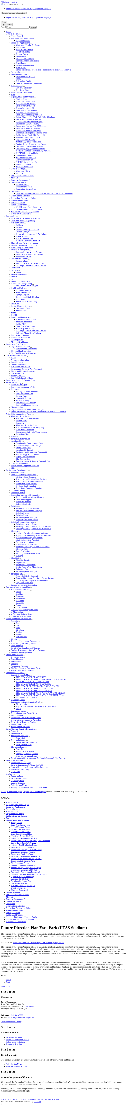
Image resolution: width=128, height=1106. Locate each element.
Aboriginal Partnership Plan (27, 112)
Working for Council (24, 187)
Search (3, 27)
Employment (21, 56)
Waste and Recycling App (26, 425)
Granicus (37, 1102)
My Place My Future (19, 274)
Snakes (19, 634)
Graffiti (14, 315)
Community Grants (23, 308)
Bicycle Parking (22, 400)
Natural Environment (19, 463)
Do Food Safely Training (26, 486)
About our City (17, 85)
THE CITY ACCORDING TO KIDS (31, 263)
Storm (18, 605)
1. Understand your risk (20, 589)
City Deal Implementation (21, 351)
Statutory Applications (25, 542)
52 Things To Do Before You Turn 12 (31, 265)
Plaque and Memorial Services (23, 371)
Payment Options (23, 40)
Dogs (18, 623)
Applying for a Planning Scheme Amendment (34, 535)
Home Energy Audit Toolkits (27, 454)
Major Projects (16, 574)
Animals (14, 621)
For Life (14, 277)
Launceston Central (18, 711)
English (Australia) (28, 8)
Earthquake (20, 598)
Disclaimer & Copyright (10, 1099)
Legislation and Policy (20, 74)
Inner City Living (23, 551)
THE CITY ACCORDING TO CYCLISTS (33, 684)
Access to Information (19, 200)
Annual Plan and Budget (26, 103)
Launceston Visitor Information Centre (26, 702)
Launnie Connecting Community (24, 245)
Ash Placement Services (20, 367)
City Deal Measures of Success (23, 353)
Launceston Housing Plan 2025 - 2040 (31, 126)
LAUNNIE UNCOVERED (27, 697)
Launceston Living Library (21, 283)
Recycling (20, 423)
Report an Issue (17, 776)
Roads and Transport (19, 385)
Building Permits (22, 513)
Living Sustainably (23, 448)
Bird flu (14, 639)
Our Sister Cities (22, 90)
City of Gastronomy (24, 88)
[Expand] (22, 34)
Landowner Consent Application (24, 585)
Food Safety (21, 299)
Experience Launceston (15, 673)
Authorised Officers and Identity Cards (26, 209)
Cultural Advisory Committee (27, 229)
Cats (18, 625)
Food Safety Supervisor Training (29, 488)
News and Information (20, 360)
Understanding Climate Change (28, 445)
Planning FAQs (22, 549)
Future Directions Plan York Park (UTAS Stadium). (38, 943)
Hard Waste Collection (25, 430)
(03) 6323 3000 (17, 1015)
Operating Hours (17, 781)
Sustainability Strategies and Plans (29, 443)
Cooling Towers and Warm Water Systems (27, 650)
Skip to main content (9, 2)
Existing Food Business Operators (29, 481)
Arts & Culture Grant (24, 238)
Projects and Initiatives (20, 317)
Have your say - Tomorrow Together (25, 218)
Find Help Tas (21, 272)
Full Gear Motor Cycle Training (28, 333)
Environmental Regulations (21, 652)
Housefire (20, 601)
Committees (15, 191)
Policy (18, 79)
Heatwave (20, 596)
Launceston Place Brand (20, 337)
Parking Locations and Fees (27, 391)
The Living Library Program (27, 286)
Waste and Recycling (19, 416)
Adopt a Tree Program (25, 751)
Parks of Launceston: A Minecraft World (27, 765)
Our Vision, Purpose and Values (23, 198)
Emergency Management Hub (18, 587)
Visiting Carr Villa (18, 376)
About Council (17, 36)
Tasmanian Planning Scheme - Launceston (33, 547)
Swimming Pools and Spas (26, 517)
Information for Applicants (26, 189)
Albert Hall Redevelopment (27, 576)
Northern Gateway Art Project (28, 241)
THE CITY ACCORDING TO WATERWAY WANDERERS (41, 693)
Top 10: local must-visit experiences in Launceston (36, 706)
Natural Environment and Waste (18, 414)
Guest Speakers (17, 340)
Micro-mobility (17, 407)
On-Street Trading (23, 52)
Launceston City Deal (14, 344)
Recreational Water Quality (26, 301)
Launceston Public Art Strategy (28, 130)
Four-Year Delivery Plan (25, 101)
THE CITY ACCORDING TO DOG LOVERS (35, 688)
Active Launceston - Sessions (22, 670)
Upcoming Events (18, 657)
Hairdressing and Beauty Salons (23, 643)
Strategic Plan (21, 99)
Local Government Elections (22, 175)
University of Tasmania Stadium (23, 722)
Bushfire (19, 594)
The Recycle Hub (23, 459)
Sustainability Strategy (25, 155)
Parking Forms (22, 54)
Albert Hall (20, 738)
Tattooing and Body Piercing (27, 297)
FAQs (18, 709)
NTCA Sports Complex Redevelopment (32, 580)
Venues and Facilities (19, 666)
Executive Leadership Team (22, 180)
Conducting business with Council (24, 495)
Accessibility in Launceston (22, 247)
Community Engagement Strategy (29, 146)
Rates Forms (21, 67)
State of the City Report (25, 106)
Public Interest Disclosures (21, 92)
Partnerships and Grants (20, 306)
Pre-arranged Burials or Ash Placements (26, 369)
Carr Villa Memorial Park (16, 355)
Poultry (19, 632)
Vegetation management (20, 439)
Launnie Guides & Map (20, 675)
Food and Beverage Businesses (23, 475)
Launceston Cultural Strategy (27, 124)
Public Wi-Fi (21, 324)
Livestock (20, 630)
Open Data (15, 772)
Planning (14, 531)
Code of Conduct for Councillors (29, 83)
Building (14, 506)
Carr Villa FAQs (17, 373)
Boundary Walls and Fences (27, 520)
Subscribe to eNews (19, 785)
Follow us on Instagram (15, 1042)
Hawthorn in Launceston (21, 214)
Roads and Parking (13, 382)
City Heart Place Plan (24, 583)
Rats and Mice (21, 637)
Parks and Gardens (18, 740)
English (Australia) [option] (28, 17)
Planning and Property (25, 58)
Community (10, 216)
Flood (18, 592)
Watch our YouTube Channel (17, 1040)
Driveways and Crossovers (26, 544)
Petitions (19, 173)
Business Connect (18, 472)
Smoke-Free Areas (23, 292)
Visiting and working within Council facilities (29, 787)
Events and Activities (14, 655)
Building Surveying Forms (26, 524)
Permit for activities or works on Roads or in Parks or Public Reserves (43, 70)
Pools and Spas (17, 646)
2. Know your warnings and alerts (24, 610)
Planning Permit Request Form (28, 553)
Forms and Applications (20, 43)
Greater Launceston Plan (26, 108)
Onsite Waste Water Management (29, 567)
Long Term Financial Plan (26, 110)
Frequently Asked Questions (27, 754)
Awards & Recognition (20, 250)
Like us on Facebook (14, 1037)
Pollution (14, 436)
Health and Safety (18, 288)
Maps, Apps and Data (14, 760)
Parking (14, 389)
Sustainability (16, 441)
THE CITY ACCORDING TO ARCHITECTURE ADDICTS (41, 679)
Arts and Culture (17, 223)
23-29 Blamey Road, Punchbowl (29, 207)
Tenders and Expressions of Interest (30, 497)
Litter (13, 468)
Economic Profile (18, 493)
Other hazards (21, 607)
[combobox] (13, 13)
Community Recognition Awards (29, 252)
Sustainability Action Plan (26, 157)
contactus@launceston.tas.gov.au (21, 1017)
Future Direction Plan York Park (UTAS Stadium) (35, 117)
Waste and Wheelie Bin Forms (28, 45)
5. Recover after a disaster (21, 616)
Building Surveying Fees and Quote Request (33, 526)
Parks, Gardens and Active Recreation (26, 713)
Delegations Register (24, 81)
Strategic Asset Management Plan (29, 115)
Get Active (15, 731)
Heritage (19, 556)
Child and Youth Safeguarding (23, 220)
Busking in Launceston (25, 65)
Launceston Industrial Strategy (28, 128)
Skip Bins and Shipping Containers (25, 466)
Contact (9, 774)
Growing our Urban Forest (26, 756)
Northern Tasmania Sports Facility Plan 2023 (34, 151)
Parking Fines (21, 396)
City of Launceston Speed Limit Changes (27, 409)
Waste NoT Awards (24, 256)
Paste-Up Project (22, 236)
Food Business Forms (24, 49)
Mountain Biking (17, 733)
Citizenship (15, 268)
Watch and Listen (23, 171)
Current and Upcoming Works (23, 387)
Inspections (20, 562)
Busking (19, 227)
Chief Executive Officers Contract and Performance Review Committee (44, 193)
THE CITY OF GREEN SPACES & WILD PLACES (37, 686)
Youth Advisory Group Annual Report (31, 144)
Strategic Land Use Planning (27, 540)
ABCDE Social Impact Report (28, 162)
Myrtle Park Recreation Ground (28, 742)
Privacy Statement (18, 202)
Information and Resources (26, 484)
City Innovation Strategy (25, 139)
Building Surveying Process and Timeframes (33, 529)
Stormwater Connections (26, 565)
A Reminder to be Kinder (26, 319)
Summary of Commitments (26, 349)
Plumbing (15, 558)
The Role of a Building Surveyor (29, 511)
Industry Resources (18, 724)
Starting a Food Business (26, 477)
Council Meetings (18, 169)
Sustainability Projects (24, 450)
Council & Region (13, 34)
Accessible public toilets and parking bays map (29, 767)
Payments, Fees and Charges (22, 38)
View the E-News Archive (16, 1066)
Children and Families (19, 259)
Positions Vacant (22, 184)
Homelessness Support (20, 335)
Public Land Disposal (19, 205)
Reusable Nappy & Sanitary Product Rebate (33, 461)
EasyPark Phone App (24, 394)
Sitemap (40, 1099)
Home (3, 792)
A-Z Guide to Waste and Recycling (30, 427)
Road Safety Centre (24, 745)
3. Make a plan (17, 612)
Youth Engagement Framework (28, 142)
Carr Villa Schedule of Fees (22, 378)
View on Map (29, 1006)
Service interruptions (19, 778)
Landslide (20, 603)
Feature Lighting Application (27, 61)
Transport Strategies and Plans (28, 137)
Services (14, 270)
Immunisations (22, 261)
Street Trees (20, 749)
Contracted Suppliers (24, 499)
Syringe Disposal (23, 295)
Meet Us (14, 178)
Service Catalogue (18, 72)
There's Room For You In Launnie (24, 243)
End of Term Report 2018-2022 (28, 119)
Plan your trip (21, 704)
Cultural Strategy (22, 232)
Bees (18, 628)
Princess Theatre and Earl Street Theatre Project (35, 578)
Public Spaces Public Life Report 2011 (31, 135)
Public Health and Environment (18, 619)
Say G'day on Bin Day (25, 328)
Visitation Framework (24, 166)
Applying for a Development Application (32, 533)
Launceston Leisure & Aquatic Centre (21, 380)
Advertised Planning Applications (29, 538)
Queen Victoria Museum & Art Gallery (31, 234)
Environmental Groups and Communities (32, 452)
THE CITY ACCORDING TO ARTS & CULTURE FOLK (40, 695)
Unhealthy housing (23, 290)
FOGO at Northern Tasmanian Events (26, 668)
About (13, 358)
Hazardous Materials (24, 434)
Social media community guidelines (25, 211)
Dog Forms (20, 47)
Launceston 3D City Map (21, 763)
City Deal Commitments (20, 346)
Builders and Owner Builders (27, 508)
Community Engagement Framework (30, 148)
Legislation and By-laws (25, 76)
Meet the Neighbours (19, 342)
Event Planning (17, 659)
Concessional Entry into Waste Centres (31, 432)
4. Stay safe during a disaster (22, 614)
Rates (13, 94)
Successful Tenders (23, 502)
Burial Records (17, 362)
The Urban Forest (18, 747)
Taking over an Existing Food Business (31, 479)
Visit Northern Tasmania (20, 727)
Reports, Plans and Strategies (22, 97)
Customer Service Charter (11, 1022)
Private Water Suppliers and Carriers (25, 648)
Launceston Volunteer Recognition (29, 254)
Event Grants (21, 310)
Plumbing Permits (23, 560)
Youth (13, 313)
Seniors (14, 279)
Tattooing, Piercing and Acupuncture (25, 641)
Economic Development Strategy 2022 (31, 133)
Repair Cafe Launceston (20, 281)
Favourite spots (17, 715)
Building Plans (22, 515)
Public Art (20, 225)
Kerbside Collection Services (27, 418)
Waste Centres (21, 421)
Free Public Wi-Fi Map (20, 769)
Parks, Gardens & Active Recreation (20, 729)
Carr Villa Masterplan (24, 160)
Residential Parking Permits (27, 405)
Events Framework (23, 164)
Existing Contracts (23, 504)
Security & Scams (18, 783)
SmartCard (15, 304)
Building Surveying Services (22, 522)
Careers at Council (18, 182)
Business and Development (17, 470)
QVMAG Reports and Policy (27, 153)
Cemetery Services (18, 364)
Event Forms (21, 63)
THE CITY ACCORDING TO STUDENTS (34, 691)
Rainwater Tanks (22, 569)
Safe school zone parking (26, 403)
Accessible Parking (23, 398)
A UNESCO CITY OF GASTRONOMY (32, 682)
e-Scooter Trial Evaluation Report (29, 121)
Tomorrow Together (14, 1044)
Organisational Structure (20, 196)
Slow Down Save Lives (25, 326)
